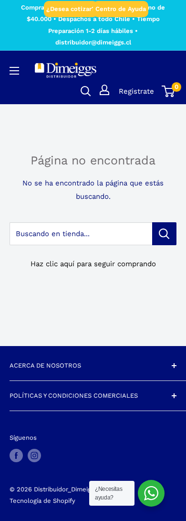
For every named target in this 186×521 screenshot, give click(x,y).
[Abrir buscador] (86, 91)
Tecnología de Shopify (42, 500)
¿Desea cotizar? (70, 8)
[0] (169, 91)
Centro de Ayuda (120, 8)
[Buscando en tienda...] (164, 233)
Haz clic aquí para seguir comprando (93, 264)
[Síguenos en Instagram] (34, 455)
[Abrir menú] (14, 71)
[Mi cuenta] (104, 90)
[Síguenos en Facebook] (16, 455)
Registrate (136, 91)
